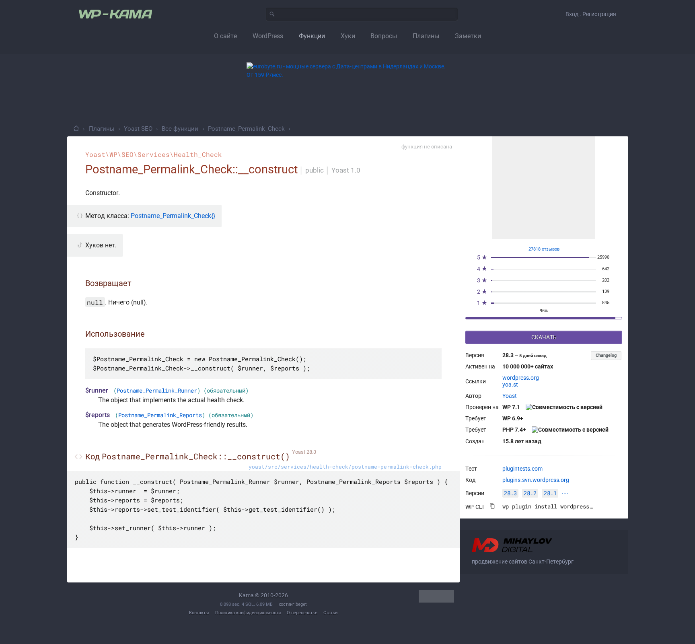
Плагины (102, 128)
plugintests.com (522, 468)
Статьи (330, 612)
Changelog (606, 355)
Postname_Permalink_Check (246, 128)
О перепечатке (302, 612)
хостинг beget (293, 604)
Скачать (544, 337)
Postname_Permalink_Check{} (173, 216)
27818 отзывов (543, 249)
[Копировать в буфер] (492, 506)
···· (565, 493)
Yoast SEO (138, 128)
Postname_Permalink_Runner (157, 390)
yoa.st (510, 384)
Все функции (180, 128)
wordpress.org (520, 377)
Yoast (509, 396)
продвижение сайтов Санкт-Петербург (523, 561)
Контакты (199, 612)
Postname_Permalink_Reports (160, 415)
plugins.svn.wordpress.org (535, 480)
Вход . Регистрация (590, 14)
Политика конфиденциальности (248, 612)
